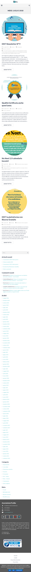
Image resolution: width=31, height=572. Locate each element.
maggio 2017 (6, 434)
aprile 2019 (5, 394)
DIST (9, 53)
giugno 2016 (5, 449)
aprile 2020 (5, 373)
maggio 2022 (6, 333)
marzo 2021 (5, 359)
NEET (6, 169)
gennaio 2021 (6, 364)
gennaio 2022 (6, 338)
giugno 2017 (5, 432)
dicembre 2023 (6, 312)
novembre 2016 (6, 444)
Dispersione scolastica (7, 469)
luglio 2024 (5, 307)
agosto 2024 (6, 305)
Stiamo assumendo (7, 269)
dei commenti (7, 494)
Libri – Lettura (6, 476)
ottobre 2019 (6, 383)
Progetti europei (17, 53)
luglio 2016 (5, 446)
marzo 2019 (5, 397)
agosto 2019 (6, 385)
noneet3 (9, 169)
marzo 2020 (5, 375)
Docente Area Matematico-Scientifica (11, 266)
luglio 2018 (5, 416)
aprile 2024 (5, 309)
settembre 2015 (6, 458)
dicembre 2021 (6, 340)
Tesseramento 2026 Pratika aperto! (10, 259)
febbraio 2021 (6, 361)
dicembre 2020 (6, 366)
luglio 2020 (5, 368)
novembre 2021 (6, 342)
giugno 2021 (5, 354)
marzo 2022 (5, 335)
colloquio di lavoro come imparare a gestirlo (11, 167)
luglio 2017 (5, 430)
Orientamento (6, 481)
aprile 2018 (5, 423)
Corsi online (5, 467)
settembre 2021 (6, 347)
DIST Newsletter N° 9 (11, 44)
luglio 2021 (5, 352)
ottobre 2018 (6, 408)
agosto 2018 (6, 413)
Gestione (13, 46)
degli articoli (6, 492)
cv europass (22, 167)
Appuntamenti (6, 464)
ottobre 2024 (6, 302)
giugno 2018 (5, 418)
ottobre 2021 (6, 345)
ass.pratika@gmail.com (8, 512)
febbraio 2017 (6, 439)
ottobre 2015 (6, 456)
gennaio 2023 (6, 321)
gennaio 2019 (6, 401)
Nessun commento (6, 48)
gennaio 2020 (6, 378)
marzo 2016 (5, 451)
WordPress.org (6, 496)
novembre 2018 (6, 406)
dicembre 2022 (6, 324)
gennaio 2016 (6, 453)
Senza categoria (25, 164)
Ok (10, 570)
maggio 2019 (6, 392)
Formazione (19, 46)
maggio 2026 (6, 298)
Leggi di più (19, 570)
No (13, 570)
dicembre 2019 (6, 380)
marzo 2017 (5, 437)
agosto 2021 (6, 350)
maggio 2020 (6, 371)
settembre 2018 (6, 411)
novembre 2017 (6, 425)
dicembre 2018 (6, 404)
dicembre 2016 (6, 441)
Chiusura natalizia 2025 (8, 262)
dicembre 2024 (6, 300)
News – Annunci (6, 478)
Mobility (11, 53)
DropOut (5, 471)
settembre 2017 (6, 427)
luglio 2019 (5, 387)
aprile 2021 (5, 357)
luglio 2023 (5, 317)
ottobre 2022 (6, 326)
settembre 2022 (6, 328)
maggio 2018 (6, 420)
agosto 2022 (6, 331)
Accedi (4, 489)
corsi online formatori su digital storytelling (11, 50)
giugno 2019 (5, 390)
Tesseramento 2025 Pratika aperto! (10, 264)
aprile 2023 (5, 319)
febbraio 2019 (6, 399)
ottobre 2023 (6, 314)
